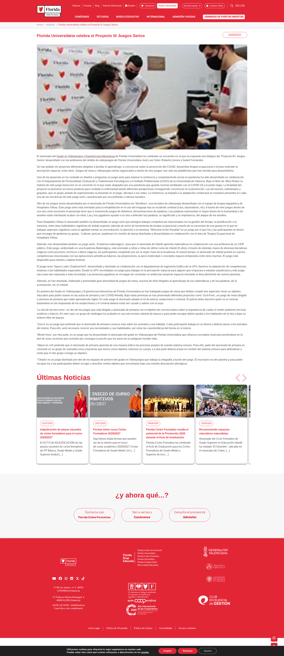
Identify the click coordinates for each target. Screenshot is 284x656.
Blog (97, 5)
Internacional (156, 17)
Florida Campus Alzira (147, 562)
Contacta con (94, 515)
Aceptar (167, 650)
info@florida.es (78, 605)
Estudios (103, 17)
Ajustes (208, 650)
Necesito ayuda (191, 6)
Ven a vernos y (142, 515)
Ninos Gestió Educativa (147, 565)
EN (238, 5)
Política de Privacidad (116, 628)
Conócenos (82, 17)
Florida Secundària (145, 559)
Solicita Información (112, 5)
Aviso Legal (94, 628)
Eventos (88, 5)
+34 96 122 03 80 (60, 605)
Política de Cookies (143, 628)
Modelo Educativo (127, 17)
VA (243, 5)
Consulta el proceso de (189, 515)
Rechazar (188, 650)
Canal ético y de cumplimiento (68, 608)
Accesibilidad (165, 628)
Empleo (131, 5)
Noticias (76, 5)
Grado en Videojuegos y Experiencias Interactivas (86, 156)
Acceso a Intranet (187, 628)
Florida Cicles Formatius (148, 556)
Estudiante (149, 6)
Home (40, 24)
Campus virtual (216, 6)
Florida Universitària (146, 553)
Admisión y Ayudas (184, 17)
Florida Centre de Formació (149, 550)
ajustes (145, 652)
